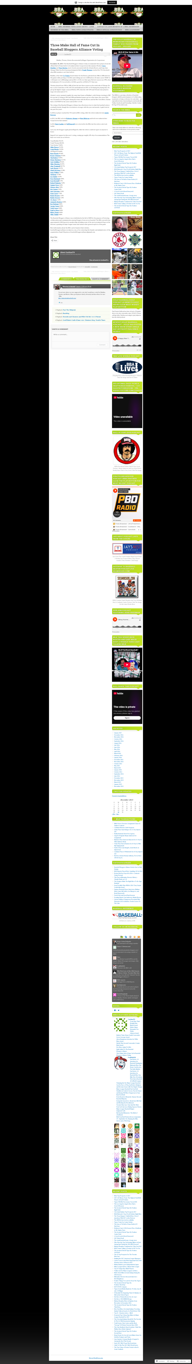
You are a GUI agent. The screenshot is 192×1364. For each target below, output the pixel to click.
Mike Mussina (55, 164)
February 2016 (118, 755)
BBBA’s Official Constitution (109, 30)
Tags (126, 936)
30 (118, 812)
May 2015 (117, 766)
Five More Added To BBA (123, 1047)
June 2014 (117, 776)
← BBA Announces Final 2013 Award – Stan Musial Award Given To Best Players (64, 39)
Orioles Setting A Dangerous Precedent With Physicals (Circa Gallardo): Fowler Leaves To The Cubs (127, 901)
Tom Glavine (63, 68)
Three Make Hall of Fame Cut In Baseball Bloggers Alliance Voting (128, 1054)
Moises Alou (54, 187)
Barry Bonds (54, 153)
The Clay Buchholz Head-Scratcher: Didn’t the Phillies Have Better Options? (127, 1328)
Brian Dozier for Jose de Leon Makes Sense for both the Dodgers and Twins (127, 1336)
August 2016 (117, 743)
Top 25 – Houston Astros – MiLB (123, 1313)
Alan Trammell (55, 166)
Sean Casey (54, 193)
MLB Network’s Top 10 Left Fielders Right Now (127, 169)
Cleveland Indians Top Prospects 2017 (125, 167)
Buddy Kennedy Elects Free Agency (124, 834)
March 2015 (117, 768)
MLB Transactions (125, 819)
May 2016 (117, 749)
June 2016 (117, 747)
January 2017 (118, 733)
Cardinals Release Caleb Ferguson (124, 827)
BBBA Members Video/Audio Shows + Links (76, 27)
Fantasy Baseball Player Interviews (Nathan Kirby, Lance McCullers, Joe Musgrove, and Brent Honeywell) (127, 891)
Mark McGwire (55, 170)
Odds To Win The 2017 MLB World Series (126, 1345)
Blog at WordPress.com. (96, 1358)
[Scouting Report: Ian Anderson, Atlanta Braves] (119, 288)
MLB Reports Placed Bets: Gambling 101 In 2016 (128, 871)
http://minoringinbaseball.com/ (67, 298)
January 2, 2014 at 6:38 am (83, 286)
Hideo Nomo (54, 212)
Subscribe (117, 137)
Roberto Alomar (72, 118)
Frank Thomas (87, 70)
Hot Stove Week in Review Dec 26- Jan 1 (125, 1297)
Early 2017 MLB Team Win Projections (125, 1343)
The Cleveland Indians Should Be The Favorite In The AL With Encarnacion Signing (127, 1320)
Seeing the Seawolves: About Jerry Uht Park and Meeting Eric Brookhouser (128, 1102)
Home (52, 27)
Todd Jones (54, 208)
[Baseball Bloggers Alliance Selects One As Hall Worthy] (119, 224)
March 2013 (117, 782)
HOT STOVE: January (120, 1287)
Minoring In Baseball (69, 286)
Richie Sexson (55, 198)
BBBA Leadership (132, 30)
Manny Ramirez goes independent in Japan (126, 1264)
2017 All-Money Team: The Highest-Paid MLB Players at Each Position (127, 154)
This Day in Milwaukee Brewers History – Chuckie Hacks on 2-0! (126, 878)
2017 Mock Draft (119, 193)
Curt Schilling (55, 162)
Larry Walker (54, 172)
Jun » (117, 814)
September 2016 (119, 741)
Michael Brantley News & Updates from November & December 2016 (125, 1302)
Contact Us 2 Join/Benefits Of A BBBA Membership (118, 27)
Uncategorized (72, 266)
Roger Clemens (55, 156)
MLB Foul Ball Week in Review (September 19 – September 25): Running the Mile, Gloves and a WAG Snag (128, 1119)
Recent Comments (139, 936)
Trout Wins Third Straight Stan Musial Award (135, 1023)
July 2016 (117, 745)
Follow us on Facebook (126, 927)
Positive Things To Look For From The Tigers (127, 1281)
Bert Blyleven (84, 118)
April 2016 (117, 751)
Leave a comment (100, 279)
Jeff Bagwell (70, 124)
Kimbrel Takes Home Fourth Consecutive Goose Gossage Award (128, 1036)
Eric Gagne (54, 189)
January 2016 (118, 757)
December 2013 (118, 778)
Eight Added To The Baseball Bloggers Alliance (124, 1050)
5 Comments (94, 266)
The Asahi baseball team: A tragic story (125, 195)
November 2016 (119, 737)
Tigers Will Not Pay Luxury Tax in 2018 (125, 157)
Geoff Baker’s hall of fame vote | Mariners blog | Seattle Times (84, 320)
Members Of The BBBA (59, 30)
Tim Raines (54, 158)
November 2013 (119, 780)
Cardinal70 (67, 54)
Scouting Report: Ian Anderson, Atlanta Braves (127, 897)
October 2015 (118, 764)
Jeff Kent (53, 174)
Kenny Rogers (55, 195)
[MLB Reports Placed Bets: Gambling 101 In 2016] (134, 224)
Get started (112, 2)
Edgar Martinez (55, 160)
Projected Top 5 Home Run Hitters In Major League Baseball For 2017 (126, 1316)
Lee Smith (53, 177)
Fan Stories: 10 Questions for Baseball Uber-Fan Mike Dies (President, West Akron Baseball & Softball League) (136, 1076)
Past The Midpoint (69, 310)
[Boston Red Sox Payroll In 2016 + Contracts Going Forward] (119, 240)
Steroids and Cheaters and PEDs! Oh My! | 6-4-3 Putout (82, 317)
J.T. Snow (53, 200)
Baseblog (66, 313)
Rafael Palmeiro (55, 183)
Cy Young (66, 76)
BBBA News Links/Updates (83, 30)
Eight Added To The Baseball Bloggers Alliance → (97, 38)
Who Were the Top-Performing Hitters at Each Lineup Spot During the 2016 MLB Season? (127, 198)
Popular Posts (134, 936)
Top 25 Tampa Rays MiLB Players (124, 1269)
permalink (87, 266)
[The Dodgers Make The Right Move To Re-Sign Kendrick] (119, 256)
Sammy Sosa (54, 185)
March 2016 (117, 753)
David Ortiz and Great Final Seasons (124, 895)
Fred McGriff (54, 181)
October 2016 (118, 739)
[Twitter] (118, 1010)
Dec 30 (53, 54)
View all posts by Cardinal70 (99, 260)
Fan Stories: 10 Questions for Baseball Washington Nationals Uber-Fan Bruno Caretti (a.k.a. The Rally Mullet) (136, 1064)
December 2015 (118, 760)
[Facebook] (115, 1010)
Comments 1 (66, 279)
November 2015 (119, 762)
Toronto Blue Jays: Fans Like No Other (127, 1105)
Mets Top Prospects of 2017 (122, 151)
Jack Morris (54, 168)
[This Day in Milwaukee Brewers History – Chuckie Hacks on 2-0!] (134, 240)
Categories (122, 936)
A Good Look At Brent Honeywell (123, 191)
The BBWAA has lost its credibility (124, 175)
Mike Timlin (54, 214)
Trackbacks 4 (82, 279)
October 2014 (118, 772)
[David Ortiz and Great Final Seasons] (134, 272)
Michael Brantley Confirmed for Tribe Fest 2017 (128, 202)
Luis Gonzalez (55, 191)
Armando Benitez (56, 202)
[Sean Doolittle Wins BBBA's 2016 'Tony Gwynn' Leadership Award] (134, 256)
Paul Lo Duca (54, 210)
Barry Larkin (59, 124)
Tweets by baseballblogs (119, 796)
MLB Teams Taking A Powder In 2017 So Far (127, 204)
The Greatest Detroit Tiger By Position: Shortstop (123, 1284)
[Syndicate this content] (114, 819)
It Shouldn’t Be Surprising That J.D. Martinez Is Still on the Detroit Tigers (127, 1294)
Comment (102, 345)
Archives (130, 936)
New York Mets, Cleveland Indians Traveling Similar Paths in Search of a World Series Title (127, 1310)
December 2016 (118, 735)
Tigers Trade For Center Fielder (123, 177)
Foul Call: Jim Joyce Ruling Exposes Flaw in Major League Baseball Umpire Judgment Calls (128, 1109)
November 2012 (119, 786)
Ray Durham (54, 204)
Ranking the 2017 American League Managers (127, 1258)
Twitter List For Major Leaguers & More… (126, 1271)
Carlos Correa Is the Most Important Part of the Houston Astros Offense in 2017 (128, 1261)
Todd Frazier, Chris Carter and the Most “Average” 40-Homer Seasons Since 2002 (126, 1324)
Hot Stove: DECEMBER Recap (123, 1299)
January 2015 (118, 770)
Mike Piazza (54, 147)
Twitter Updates (122, 791)
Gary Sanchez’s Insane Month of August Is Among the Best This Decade (126, 1340)
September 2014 (119, 774)
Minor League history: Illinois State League (126, 1267)
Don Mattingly (55, 179)
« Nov (113, 814)
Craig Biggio (54, 149)
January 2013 (118, 784)
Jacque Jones (54, 206)
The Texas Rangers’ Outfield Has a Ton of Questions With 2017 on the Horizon (126, 172)
